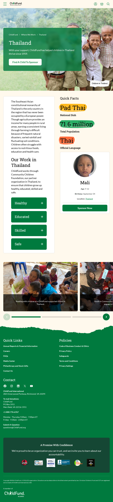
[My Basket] (101, 4)
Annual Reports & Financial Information (20, 346)
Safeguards (64, 356)
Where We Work (28, 34)
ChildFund (13, 34)
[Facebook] (5, 387)
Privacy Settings (66, 366)
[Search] (108, 4)
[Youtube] (31, 387)
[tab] (26, 317)
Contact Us (8, 371)
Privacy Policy (65, 351)
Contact (9, 380)
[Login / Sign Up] (95, 4)
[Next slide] (106, 317)
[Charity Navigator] (64, 462)
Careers (6, 351)
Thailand (89, 199)
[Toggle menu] (5, 4)
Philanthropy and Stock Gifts (15, 366)
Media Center (9, 361)
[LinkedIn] (18, 387)
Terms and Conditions (68, 361)
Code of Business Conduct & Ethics (74, 346)
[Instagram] (11, 387)
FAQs (5, 356)
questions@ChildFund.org (14, 427)
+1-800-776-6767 (11, 412)
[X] (24, 387)
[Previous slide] (6, 317)
